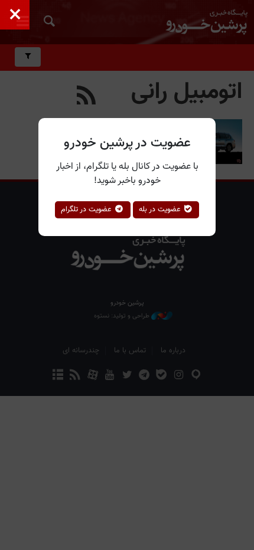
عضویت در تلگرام (87, 209)
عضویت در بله (161, 209)
